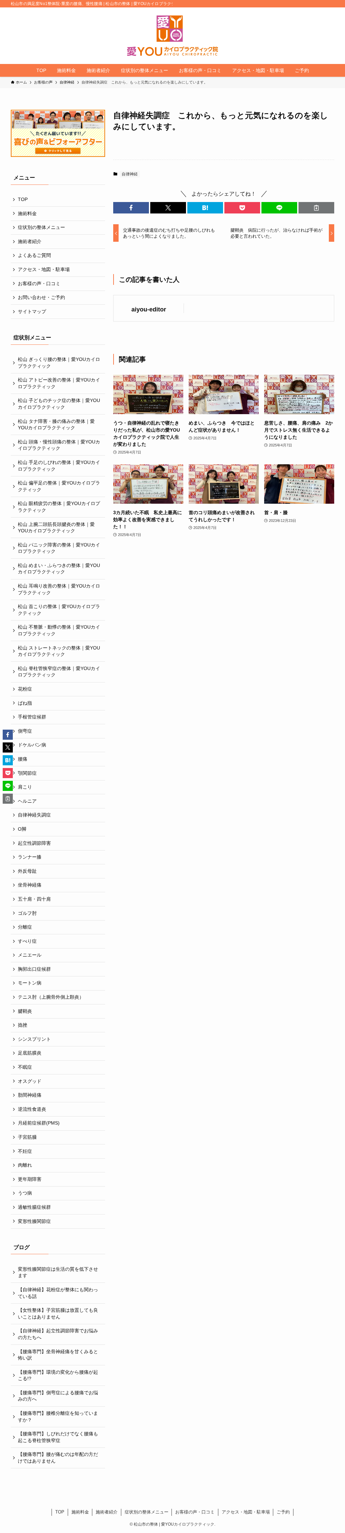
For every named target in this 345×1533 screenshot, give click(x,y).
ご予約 (283, 1511)
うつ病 (25, 1193)
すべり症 (27, 941)
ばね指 (25, 703)
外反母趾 (27, 871)
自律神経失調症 (34, 815)
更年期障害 (29, 1179)
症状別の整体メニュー (41, 227)
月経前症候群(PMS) (39, 1123)
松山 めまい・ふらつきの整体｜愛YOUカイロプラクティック (59, 569)
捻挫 (22, 1025)
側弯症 (25, 731)
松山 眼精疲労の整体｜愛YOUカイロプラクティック (59, 507)
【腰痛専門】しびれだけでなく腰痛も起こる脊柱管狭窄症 (58, 1437)
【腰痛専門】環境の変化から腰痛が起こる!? (58, 1375)
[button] (131, 207)
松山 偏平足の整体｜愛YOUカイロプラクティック (59, 486)
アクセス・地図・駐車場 (44, 269)
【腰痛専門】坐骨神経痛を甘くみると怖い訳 (58, 1355)
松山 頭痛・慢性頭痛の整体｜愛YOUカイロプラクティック (59, 445)
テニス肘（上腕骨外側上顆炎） (51, 997)
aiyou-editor (148, 309)
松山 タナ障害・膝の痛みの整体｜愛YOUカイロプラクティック (56, 425)
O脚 (22, 829)
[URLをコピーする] (316, 207)
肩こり (25, 787)
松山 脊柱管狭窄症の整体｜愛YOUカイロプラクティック (59, 672)
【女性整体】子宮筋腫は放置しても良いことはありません (58, 1313)
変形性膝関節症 (34, 1221)
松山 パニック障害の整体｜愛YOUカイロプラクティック (59, 548)
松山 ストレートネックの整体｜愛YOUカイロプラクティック (59, 651)
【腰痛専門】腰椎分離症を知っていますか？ (58, 1416)
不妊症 (25, 1151)
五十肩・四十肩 (34, 899)
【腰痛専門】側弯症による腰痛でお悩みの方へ (58, 1396)
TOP (23, 199)
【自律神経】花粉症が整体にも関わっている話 (58, 1293)
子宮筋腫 (27, 1137)
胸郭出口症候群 (34, 969)
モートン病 (29, 983)
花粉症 (25, 689)
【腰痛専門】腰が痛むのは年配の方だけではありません (58, 1458)
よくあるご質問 (34, 255)
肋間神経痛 (29, 1095)
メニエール (29, 955)
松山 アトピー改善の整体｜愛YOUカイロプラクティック (59, 383)
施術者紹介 (29, 241)
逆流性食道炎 (32, 1109)
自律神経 (130, 174)
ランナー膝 (29, 857)
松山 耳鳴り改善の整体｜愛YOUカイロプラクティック (59, 589)
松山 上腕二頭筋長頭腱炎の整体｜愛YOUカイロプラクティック (56, 528)
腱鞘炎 (25, 1011)
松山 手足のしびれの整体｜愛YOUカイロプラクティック (59, 466)
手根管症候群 (32, 717)
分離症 (25, 927)
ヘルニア (27, 801)
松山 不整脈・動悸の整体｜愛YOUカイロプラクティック (59, 630)
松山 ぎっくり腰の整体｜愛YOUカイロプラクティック (59, 363)
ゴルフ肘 (27, 913)
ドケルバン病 (32, 744)
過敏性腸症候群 (34, 1207)
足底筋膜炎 (29, 1053)
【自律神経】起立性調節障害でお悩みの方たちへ (58, 1334)
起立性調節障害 (34, 843)
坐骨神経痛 (29, 885)
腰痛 (22, 759)
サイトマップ (32, 311)
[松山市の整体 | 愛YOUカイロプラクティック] (172, 35)
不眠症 (25, 1067)
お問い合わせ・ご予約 (41, 297)
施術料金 (27, 213)
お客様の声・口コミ (39, 283)
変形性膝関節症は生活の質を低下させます (58, 1272)
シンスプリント (34, 1039)
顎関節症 (27, 773)
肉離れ (25, 1165)
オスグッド (29, 1081)
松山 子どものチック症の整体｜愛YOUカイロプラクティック (59, 404)
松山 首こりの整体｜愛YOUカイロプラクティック (59, 610)
